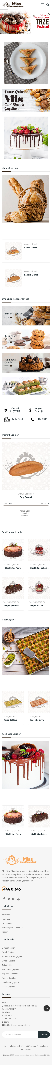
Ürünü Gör (4, 514)
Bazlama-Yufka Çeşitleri (12, 956)
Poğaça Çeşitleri (9, 978)
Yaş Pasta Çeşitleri (11, 564)
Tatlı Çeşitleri (9, 716)
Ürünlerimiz (7, 923)
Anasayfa (6, 914)
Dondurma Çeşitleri (10, 982)
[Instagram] (14, 898)
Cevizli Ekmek (30, 247)
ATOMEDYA (26, 1049)
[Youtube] (18, 898)
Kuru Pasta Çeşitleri (10, 969)
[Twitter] (9, 898)
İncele (6, 317)
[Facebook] (4, 898)
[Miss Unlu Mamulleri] (13, 4)
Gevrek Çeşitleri (8, 960)
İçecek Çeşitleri (8, 986)
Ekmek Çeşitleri (30, 244)
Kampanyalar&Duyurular (12, 927)
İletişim (5, 932)
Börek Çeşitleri (8, 952)
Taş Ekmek (26, 497)
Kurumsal (6, 919)
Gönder (44, 1034)
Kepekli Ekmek (31, 275)
